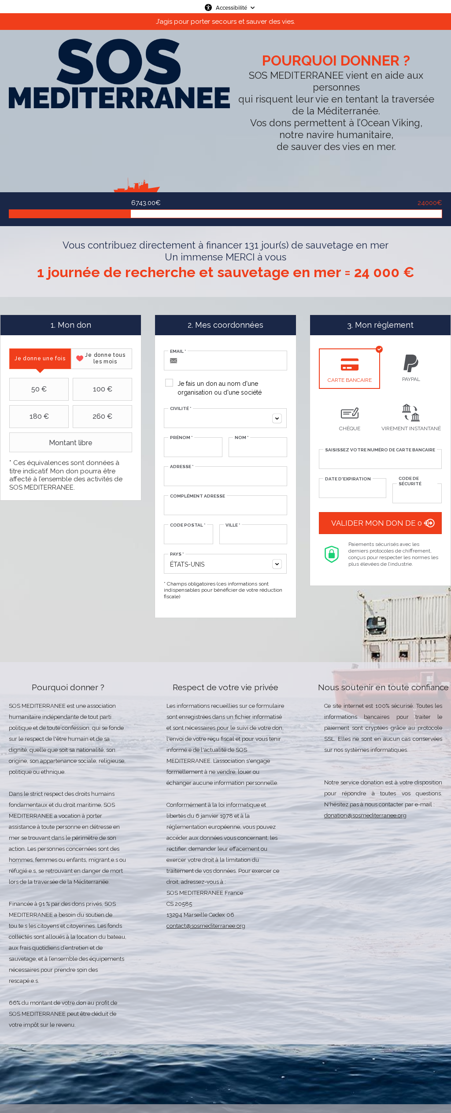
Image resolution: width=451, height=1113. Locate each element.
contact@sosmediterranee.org (205, 926)
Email (178, 351)
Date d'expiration (348, 478)
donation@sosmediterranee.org (365, 815)
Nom (241, 437)
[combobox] (225, 418)
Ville (233, 525)
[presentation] (40, 359)
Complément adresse (197, 496)
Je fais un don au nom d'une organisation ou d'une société (219, 388)
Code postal (187, 525)
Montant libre (70, 443)
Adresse (181, 466)
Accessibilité (231, 7)
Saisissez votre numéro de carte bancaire (380, 449)
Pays (177, 554)
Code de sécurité (410, 481)
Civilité (180, 408)
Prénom (181, 437)
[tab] (40, 358)
